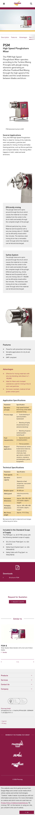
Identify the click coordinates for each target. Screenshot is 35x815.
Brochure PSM (14, 577)
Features (14, 37)
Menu (4, 4)
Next (29, 661)
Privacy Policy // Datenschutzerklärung (14, 802)
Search (31, 4)
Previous (6, 661)
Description (5, 37)
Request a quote (18, 602)
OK (27, 812)
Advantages (23, 37)
